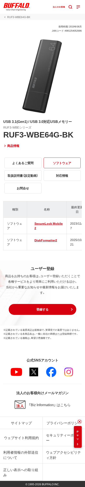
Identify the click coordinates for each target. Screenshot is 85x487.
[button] (42, 309)
